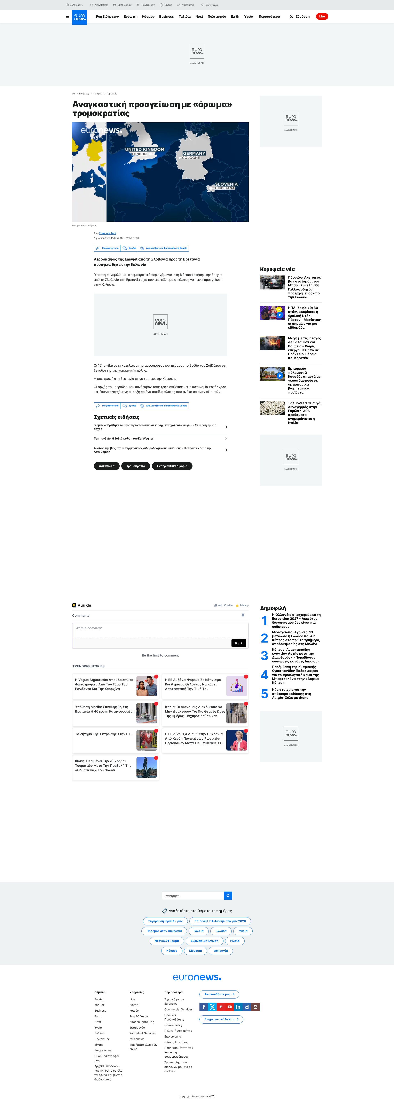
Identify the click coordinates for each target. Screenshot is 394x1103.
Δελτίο (133, 1005)
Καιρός (134, 1010)
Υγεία (248, 16)
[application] (160, 172)
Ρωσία (234, 940)
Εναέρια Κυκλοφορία (172, 465)
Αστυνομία (107, 465)
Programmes (102, 1050)
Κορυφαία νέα (277, 269)
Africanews (136, 1039)
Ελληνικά (75, 4)
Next (199, 16)
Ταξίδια (185, 16)
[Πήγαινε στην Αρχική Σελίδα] (79, 17)
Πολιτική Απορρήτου (178, 1030)
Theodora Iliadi (107, 233)
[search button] (202, 5)
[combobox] (223, 5)
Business (166, 16)
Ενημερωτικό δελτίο (220, 1019)
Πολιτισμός (217, 16)
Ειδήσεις (84, 93)
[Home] (73, 93)
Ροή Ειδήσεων (107, 16)
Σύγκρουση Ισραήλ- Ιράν (165, 921)
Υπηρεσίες (136, 992)
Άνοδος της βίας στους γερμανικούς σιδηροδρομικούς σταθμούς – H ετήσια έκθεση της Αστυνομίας (153, 449)
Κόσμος (148, 16)
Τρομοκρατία (135, 465)
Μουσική (195, 950)
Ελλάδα (221, 931)
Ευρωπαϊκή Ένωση (204, 940)
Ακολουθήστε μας (141, 1022)
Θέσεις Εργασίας (176, 1042)
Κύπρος (171, 950)
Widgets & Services (142, 1033)
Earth (235, 16)
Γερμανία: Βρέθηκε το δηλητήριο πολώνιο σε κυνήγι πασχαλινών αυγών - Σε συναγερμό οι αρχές (155, 426)
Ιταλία (242, 931)
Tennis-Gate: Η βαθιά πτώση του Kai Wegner (123, 438)
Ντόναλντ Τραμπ (167, 940)
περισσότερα (173, 992)
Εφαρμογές (137, 1027)
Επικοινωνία (172, 1036)
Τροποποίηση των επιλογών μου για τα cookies (178, 1067)
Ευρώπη (130, 16)
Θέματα (99, 992)
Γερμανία (112, 93)
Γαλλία (199, 931)
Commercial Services (178, 1009)
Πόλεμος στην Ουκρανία (164, 931)
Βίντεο (98, 1044)
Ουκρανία (221, 950)
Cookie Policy (173, 1025)
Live (322, 16)
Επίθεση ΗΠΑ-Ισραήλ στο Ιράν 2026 (220, 921)
